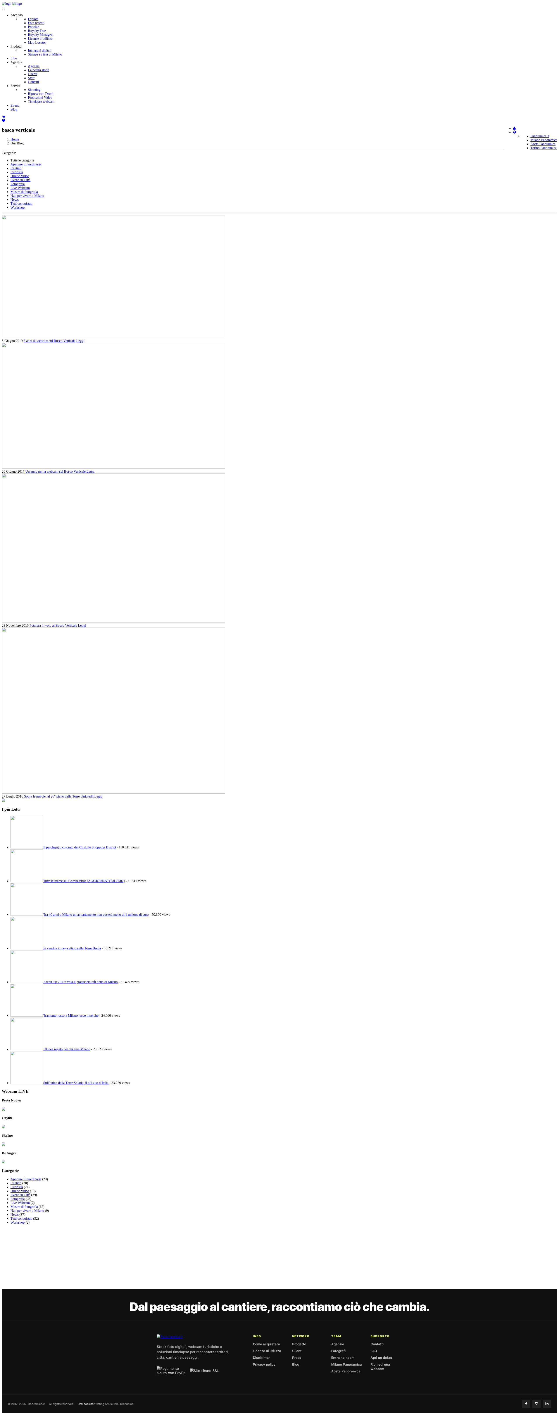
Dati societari (86, 1404)
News (14, 199)
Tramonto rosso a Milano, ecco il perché (70, 1015)
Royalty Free (37, 31)
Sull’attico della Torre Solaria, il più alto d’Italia (76, 1083)
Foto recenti (36, 23)
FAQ (374, 1351)
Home (14, 139)
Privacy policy (264, 1364)
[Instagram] (536, 1404)
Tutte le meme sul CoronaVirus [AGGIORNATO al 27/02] (84, 881)
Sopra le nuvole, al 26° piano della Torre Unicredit (58, 796)
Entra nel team (342, 1358)
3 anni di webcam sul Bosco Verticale (49, 341)
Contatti (33, 82)
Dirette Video (19, 176)
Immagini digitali (39, 50)
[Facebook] (526, 1404)
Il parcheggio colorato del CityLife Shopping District (79, 847)
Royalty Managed (40, 34)
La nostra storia (38, 70)
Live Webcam (20, 188)
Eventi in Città (20, 180)
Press (296, 1358)
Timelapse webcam (41, 101)
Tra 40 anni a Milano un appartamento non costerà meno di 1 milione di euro (96, 914)
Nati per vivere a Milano (27, 196)
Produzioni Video (40, 97)
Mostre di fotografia (24, 192)
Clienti (32, 74)
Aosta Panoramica (543, 144)
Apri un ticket (381, 1358)
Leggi (80, 341)
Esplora (33, 19)
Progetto (299, 1344)
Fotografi (338, 1351)
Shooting (34, 90)
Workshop (17, 207)
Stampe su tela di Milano (45, 54)
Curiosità (16, 172)
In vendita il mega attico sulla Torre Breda (72, 948)
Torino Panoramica (543, 148)
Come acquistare (266, 1344)
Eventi (14, 105)
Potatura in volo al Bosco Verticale (53, 625)
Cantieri (15, 168)
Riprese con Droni (40, 93)
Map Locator (37, 42)
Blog (13, 109)
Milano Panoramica (543, 140)
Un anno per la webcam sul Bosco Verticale (55, 471)
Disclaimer (261, 1358)
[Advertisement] (279, 1258)
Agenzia (34, 66)
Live (13, 58)
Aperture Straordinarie (25, 164)
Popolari (34, 27)
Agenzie (337, 1344)
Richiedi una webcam (380, 1366)
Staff (31, 78)
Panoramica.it (539, 136)
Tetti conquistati (21, 203)
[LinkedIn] (547, 1404)
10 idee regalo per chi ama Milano (66, 1049)
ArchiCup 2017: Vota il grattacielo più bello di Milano (80, 982)
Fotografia (17, 184)
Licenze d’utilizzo (40, 38)
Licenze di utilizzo (267, 1351)
